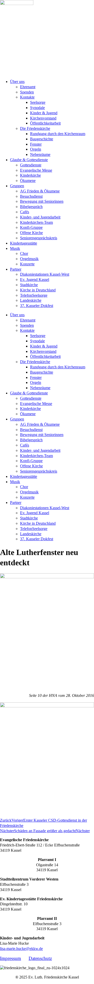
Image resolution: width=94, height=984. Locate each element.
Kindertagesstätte (23, 243)
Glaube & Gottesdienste (29, 160)
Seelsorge (37, 102)
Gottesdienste (30, 165)
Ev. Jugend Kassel (34, 279)
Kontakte (27, 97)
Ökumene (28, 180)
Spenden (27, 92)
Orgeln (35, 149)
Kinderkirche (30, 175)
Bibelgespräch (31, 206)
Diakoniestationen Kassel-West (44, 274)
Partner (15, 269)
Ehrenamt (27, 87)
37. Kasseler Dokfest (36, 305)
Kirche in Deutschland (38, 290)
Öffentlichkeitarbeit (45, 123)
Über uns (17, 81)
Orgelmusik (29, 259)
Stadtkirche (29, 285)
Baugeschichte (41, 139)
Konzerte (27, 264)
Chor (24, 253)
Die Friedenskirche (35, 128)
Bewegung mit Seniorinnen (41, 201)
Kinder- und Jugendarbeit (40, 217)
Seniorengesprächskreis (38, 238)
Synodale (37, 107)
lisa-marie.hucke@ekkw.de (21, 948)
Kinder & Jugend (43, 113)
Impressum (10, 958)
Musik (15, 248)
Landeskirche (30, 300)
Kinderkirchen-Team (36, 222)
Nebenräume (40, 154)
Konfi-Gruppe (31, 227)
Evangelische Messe (36, 170)
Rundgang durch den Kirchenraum (57, 134)
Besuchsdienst (31, 196)
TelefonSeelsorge (33, 295)
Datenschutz (40, 958)
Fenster (36, 144)
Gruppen (17, 186)
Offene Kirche (31, 233)
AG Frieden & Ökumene (40, 191)
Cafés (24, 212)
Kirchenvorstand (43, 118)
